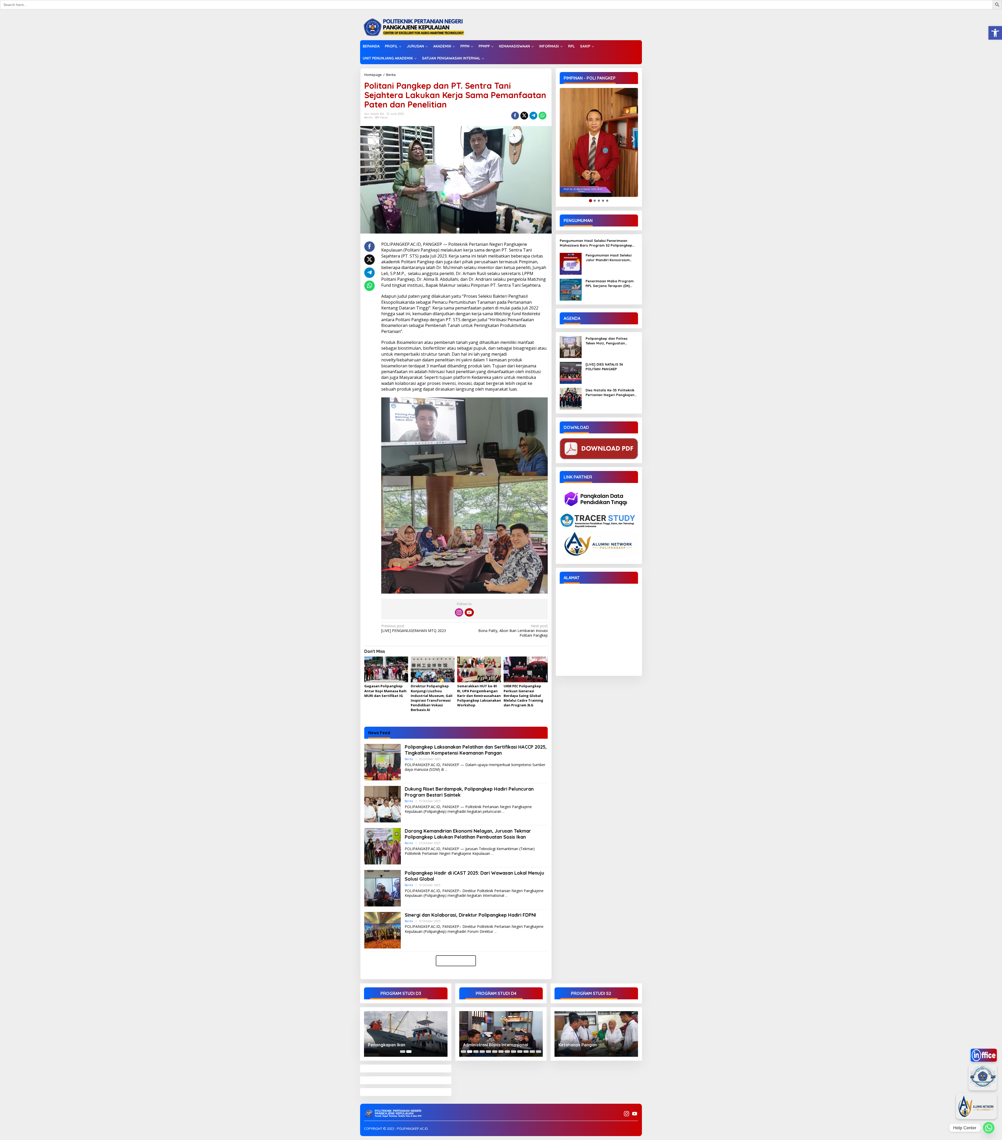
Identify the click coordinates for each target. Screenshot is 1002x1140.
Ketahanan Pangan (577, 1044)
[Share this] (515, 116)
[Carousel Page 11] (526, 1051)
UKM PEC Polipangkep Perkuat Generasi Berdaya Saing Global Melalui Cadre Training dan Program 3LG (523, 695)
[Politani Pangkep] (419, 26)
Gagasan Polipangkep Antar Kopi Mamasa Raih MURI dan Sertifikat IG (385, 691)
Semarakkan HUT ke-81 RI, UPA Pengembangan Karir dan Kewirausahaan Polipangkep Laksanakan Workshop (479, 695)
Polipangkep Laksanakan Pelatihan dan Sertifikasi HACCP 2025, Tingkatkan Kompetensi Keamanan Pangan (476, 750)
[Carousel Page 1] (402, 1051)
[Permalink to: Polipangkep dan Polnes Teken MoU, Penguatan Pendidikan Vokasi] (571, 346)
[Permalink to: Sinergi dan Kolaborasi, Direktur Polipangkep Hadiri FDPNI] (382, 929)
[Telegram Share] (533, 116)
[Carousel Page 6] (494, 1051)
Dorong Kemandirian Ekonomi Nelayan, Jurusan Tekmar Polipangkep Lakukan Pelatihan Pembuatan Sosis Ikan (468, 834)
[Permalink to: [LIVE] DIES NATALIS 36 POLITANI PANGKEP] (571, 372)
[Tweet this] (524, 116)
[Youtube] (469, 612)
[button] (995, 33)
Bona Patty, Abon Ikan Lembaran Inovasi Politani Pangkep (512, 631)
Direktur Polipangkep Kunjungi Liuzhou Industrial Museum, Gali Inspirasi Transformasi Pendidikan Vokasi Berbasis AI (431, 698)
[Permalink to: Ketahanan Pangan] (596, 1034)
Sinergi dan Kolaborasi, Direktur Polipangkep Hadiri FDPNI (470, 915)
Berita (391, 74)
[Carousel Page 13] (538, 1051)
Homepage (373, 74)
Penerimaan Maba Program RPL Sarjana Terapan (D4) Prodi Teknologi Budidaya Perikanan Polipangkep (610, 283)
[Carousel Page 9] (513, 1051)
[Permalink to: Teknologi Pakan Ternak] (501, 1034)
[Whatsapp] (542, 116)
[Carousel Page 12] (532, 1051)
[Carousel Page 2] (469, 1051)
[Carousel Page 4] (482, 1051)
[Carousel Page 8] (507, 1051)
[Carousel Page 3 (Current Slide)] (476, 1051)
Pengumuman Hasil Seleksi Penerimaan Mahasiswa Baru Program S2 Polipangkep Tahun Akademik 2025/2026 (596, 243)
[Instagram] (459, 612)
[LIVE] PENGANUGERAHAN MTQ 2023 (413, 628)
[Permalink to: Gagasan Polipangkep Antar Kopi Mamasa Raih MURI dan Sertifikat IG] (386, 669)
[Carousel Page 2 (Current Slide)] (408, 1051)
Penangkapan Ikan (386, 1044)
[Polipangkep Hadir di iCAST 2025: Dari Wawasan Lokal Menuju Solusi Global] (506, 895)
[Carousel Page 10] (519, 1051)
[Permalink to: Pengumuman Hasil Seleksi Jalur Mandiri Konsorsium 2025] (571, 263)
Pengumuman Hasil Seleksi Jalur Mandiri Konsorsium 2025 (608, 257)
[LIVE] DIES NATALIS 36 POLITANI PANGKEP (604, 366)
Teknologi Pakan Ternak (487, 1044)
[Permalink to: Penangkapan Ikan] (406, 1034)
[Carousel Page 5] (488, 1051)
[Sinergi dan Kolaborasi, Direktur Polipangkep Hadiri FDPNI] (495, 931)
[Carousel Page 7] (501, 1051)
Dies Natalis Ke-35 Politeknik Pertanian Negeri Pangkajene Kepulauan (611, 392)
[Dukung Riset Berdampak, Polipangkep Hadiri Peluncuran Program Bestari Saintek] (503, 811)
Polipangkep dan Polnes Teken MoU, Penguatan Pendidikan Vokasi (607, 340)
